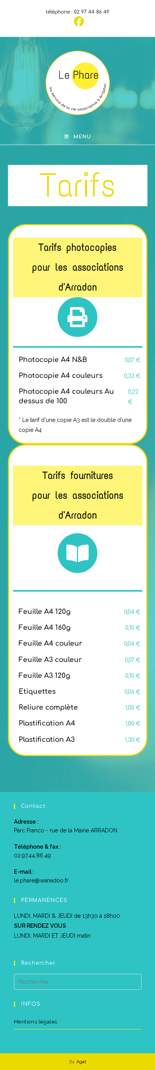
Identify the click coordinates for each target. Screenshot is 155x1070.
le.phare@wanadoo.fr (41, 880)
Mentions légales (36, 1022)
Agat (81, 1061)
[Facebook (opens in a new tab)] (78, 22)
